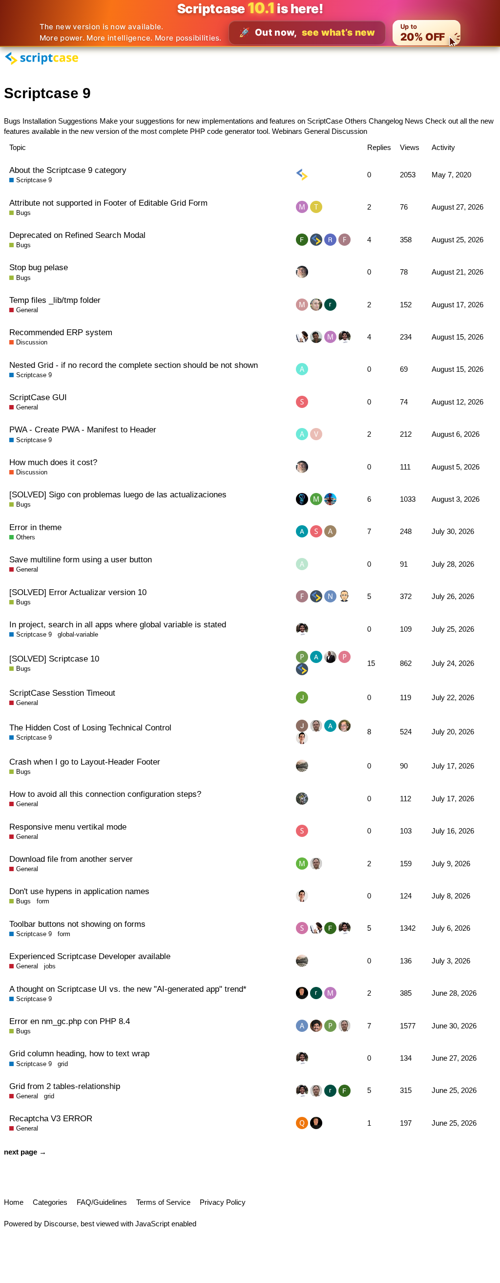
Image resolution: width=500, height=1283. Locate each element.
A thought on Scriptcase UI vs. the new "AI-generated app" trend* (128, 989)
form (43, 901)
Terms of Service (163, 1202)
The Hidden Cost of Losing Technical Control (90, 727)
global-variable (78, 634)
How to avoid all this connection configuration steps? (105, 794)
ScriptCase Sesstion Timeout (62, 693)
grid (63, 1064)
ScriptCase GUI (38, 397)
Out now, (307, 32)
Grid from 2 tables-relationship (64, 1086)
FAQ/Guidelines (102, 1202)
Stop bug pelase (38, 267)
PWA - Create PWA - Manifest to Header (82, 429)
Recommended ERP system (60, 332)
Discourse (60, 1223)
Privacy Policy (223, 1202)
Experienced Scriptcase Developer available (89, 956)
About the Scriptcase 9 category (67, 170)
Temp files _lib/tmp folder (55, 300)
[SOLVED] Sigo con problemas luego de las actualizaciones (118, 494)
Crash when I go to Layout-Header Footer (84, 762)
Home (13, 1202)
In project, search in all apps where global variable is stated (117, 624)
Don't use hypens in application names (79, 891)
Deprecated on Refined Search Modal (77, 235)
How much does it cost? (53, 462)
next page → (25, 1152)
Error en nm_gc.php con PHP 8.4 (69, 1021)
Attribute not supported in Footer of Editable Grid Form (108, 203)
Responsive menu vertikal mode (67, 827)
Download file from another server (71, 859)
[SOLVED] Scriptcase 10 (54, 658)
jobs (50, 966)
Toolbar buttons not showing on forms (77, 924)
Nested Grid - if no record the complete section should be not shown (133, 365)
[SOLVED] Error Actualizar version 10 (77, 592)
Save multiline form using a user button (80, 559)
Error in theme (35, 527)
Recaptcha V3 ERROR (50, 1118)
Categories (50, 1202)
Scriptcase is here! (250, 8)
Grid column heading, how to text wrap (79, 1053)
